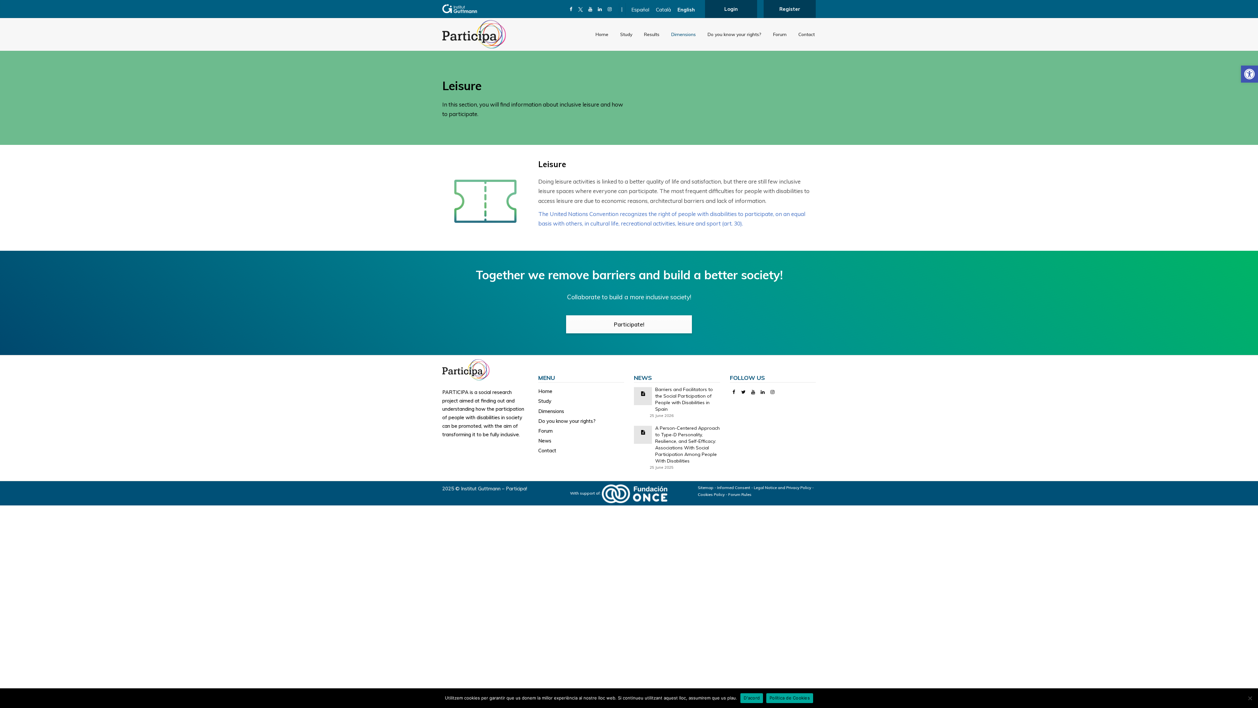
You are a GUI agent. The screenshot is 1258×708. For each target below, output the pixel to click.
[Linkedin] (600, 9)
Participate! (629, 324)
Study (626, 34)
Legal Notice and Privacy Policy (782, 487)
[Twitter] (743, 392)
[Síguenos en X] (581, 9)
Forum (780, 34)
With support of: (586, 493)
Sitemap (706, 487)
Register (789, 9)
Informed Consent (733, 487)
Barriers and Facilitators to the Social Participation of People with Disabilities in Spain (684, 399)
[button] (1249, 74)
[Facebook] (571, 9)
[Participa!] (467, 369)
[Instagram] (610, 9)
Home (602, 34)
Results (651, 34)
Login (731, 9)
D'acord (752, 697)
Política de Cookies (790, 697)
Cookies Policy (711, 494)
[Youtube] (590, 9)
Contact (806, 34)
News (544, 441)
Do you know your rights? (734, 34)
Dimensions (683, 34)
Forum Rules (740, 494)
